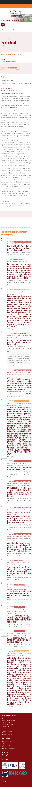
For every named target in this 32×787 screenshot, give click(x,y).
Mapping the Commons (11, 206)
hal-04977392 (10, 481)
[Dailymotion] (2, 755)
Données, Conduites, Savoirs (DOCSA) (10, 70)
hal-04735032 (10, 401)
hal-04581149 (10, 606)
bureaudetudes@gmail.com (8, 61)
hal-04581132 (10, 560)
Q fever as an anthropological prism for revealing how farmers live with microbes (19, 342)
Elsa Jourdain (10, 244)
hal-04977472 (10, 370)
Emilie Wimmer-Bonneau (14, 375)
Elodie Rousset (11, 655)
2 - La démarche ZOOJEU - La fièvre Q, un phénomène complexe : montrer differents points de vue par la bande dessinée (19, 571)
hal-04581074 (10, 534)
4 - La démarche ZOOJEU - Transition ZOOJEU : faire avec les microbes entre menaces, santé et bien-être (19, 618)
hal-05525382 (10, 289)
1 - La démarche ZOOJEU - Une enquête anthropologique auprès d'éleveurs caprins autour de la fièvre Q (19, 594)
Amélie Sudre (19, 372)
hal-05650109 (10, 241)
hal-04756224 (10, 333)
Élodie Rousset (11, 338)
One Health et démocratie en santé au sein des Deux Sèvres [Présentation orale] (19, 247)
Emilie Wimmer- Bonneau (15, 539)
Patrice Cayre (25, 244)
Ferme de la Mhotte (7, 88)
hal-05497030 (10, 259)
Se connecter (27, 4)
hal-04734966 (10, 651)
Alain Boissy (27, 372)
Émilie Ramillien (11, 336)
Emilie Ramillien (21, 563)
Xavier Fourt (18, 244)
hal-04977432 (10, 507)
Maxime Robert (26, 292)
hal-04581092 (10, 584)
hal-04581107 (10, 631)
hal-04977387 (10, 460)
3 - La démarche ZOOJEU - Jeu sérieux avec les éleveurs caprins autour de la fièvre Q (19, 639)
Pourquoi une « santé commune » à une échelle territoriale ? (19, 468)
